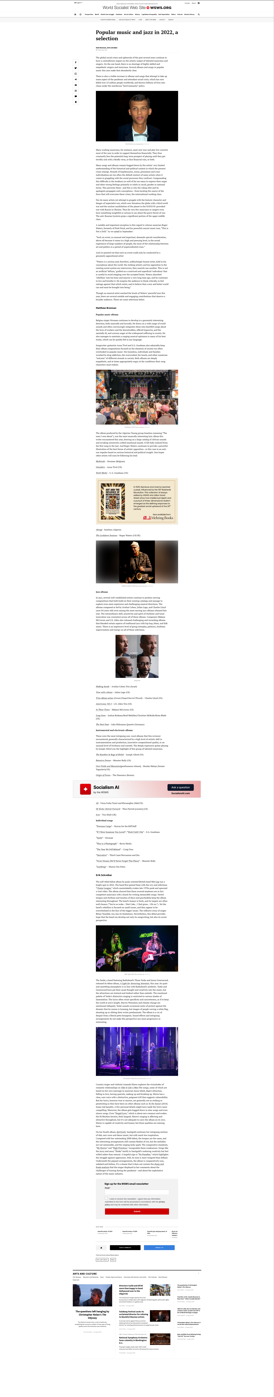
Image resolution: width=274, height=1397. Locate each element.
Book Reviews (163, 1277)
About (194, 3)
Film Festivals (152, 1277)
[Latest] (80, 15)
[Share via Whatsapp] (75, 73)
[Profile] (199, 3)
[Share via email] (75, 85)
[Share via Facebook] (75, 62)
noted (116, 231)
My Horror (102, 1148)
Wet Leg (155, 881)
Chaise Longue (104, 888)
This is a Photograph (107, 843)
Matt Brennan (101, 48)
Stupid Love (121, 1113)
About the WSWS (150, 19)
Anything (101, 866)
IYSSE (140, 19)
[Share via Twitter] (75, 68)
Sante (99, 837)
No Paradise (144, 1154)
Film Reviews (77, 1277)
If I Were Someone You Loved (111, 832)
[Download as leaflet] (75, 90)
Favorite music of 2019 (105, 1231)
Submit (137, 1211)
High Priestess (120, 1148)
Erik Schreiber (112, 48)
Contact (187, 3)
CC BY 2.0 (146, 144)
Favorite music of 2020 (129, 1231)
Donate (170, 19)
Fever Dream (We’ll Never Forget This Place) (118, 860)
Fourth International (108, 19)
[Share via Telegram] (75, 79)
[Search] (198, 15)
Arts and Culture (102, 1259)
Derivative (101, 855)
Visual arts (76, 1280)
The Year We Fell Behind (108, 849)
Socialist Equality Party (127, 19)
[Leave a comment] (75, 96)
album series (104, 698)
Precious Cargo (104, 826)
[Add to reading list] (75, 102)
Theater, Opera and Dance (113, 1277)
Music (113, 1259)
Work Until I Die (135, 832)
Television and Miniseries (90, 1277)
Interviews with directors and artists (135, 1277)
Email (107, 1188)
